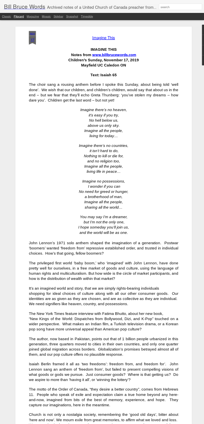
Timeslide (87, 16)
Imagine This (103, 37)
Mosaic (46, 16)
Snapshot (72, 16)
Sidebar (58, 16)
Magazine (33, 16)
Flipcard (19, 16)
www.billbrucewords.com (114, 54)
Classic (6, 16)
